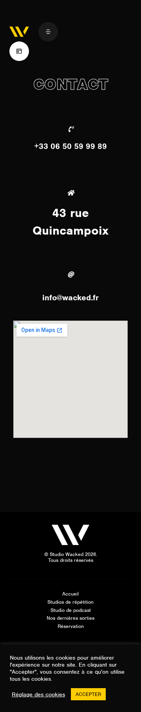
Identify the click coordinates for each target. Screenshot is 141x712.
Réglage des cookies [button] (38, 694)
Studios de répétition (70, 602)
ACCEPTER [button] (88, 694)
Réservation (71, 626)
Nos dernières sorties (70, 618)
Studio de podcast (71, 610)
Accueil (70, 593)
